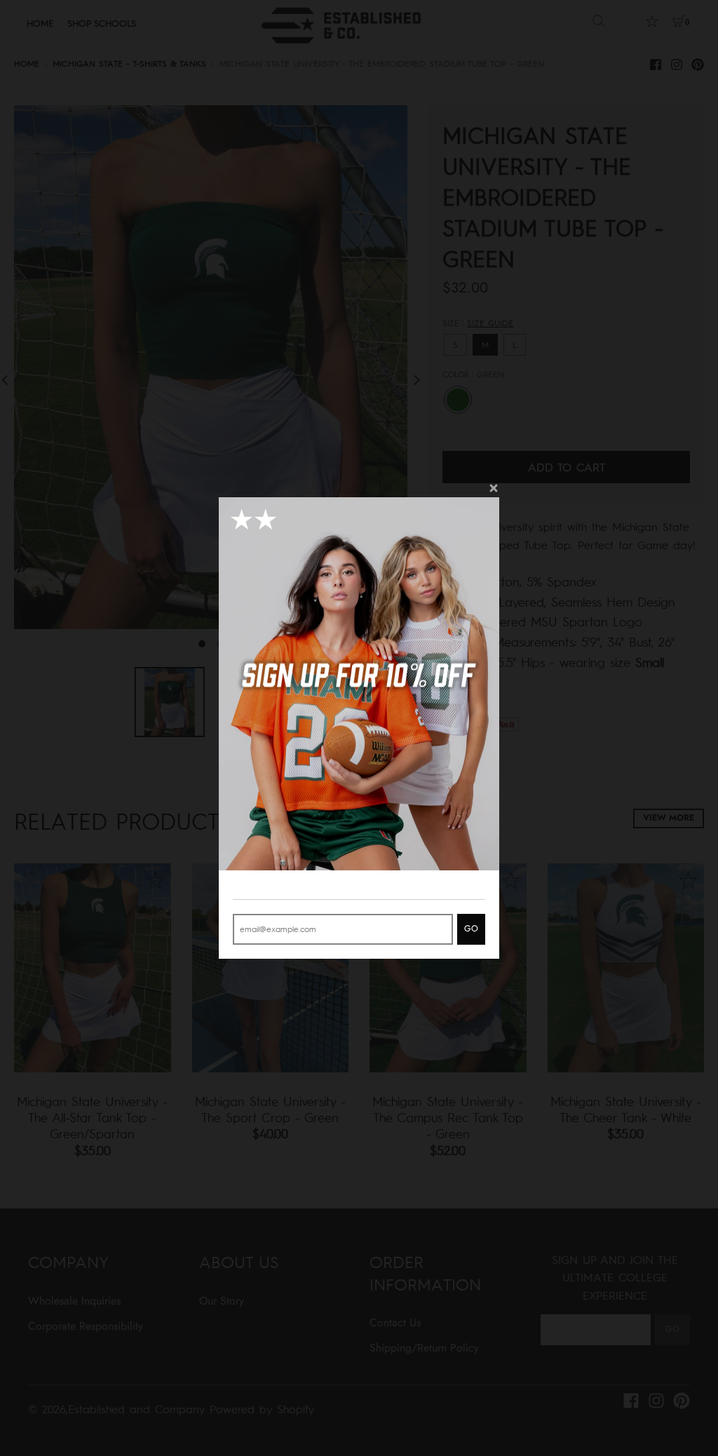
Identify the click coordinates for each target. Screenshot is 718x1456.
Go (471, 928)
